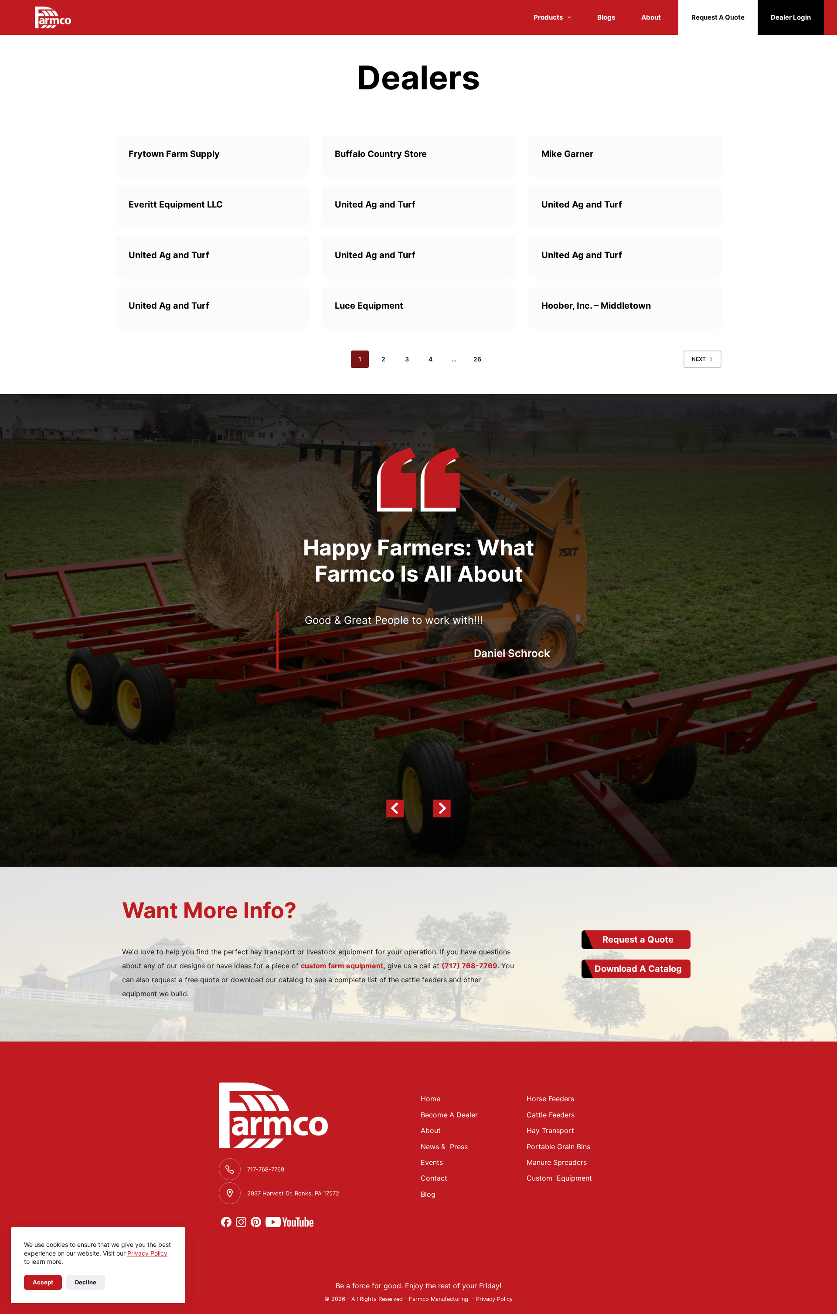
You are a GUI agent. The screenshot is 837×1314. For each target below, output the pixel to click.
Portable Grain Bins (558, 1146)
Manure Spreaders (557, 1162)
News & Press (444, 1146)
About (651, 17)
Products (548, 17)
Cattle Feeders (551, 1114)
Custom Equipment (559, 1178)
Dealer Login (791, 17)
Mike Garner (567, 154)
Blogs (606, 17)
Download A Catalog (638, 968)
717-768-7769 (265, 1169)
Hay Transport (550, 1130)
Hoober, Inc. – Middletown (596, 305)
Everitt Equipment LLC (176, 204)
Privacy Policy (147, 1253)
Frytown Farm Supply (174, 154)
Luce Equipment (369, 305)
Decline (85, 1282)
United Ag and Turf (375, 204)
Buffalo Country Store (381, 154)
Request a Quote (638, 939)
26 (477, 359)
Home (430, 1098)
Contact (434, 1178)
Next (699, 359)
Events (432, 1162)
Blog (428, 1194)
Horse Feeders (550, 1098)
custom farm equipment (342, 965)
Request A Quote (718, 17)
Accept (43, 1282)
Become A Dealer (449, 1114)
